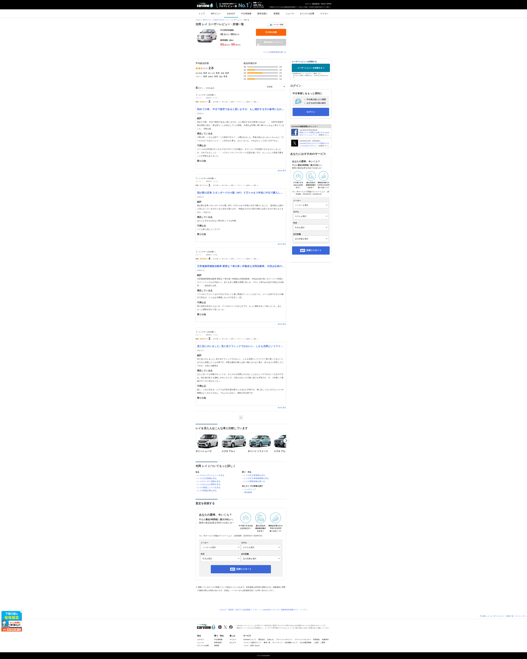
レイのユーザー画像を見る (209, 481)
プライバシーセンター (303, 639)
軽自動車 (248, 492)
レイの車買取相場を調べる (275, 52)
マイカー (324, 13)
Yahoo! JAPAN (326, 4)
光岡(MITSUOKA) (218, 20)
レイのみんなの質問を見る (209, 484)
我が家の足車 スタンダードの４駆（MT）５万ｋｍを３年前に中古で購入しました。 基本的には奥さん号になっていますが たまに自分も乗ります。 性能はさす (241, 192)
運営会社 (261, 639)
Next (286, 441)
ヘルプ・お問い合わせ (251, 646)
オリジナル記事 (307, 13)
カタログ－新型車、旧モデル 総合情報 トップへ (238, 610)
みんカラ (233, 642)
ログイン (308, 4)
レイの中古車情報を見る (254, 475)
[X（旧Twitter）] (225, 627)
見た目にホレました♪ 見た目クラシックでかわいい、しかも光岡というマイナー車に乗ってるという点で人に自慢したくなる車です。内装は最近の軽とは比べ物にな (241, 346)
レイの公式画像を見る (207, 478)
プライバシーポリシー (284, 639)
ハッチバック (250, 489)
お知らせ (270, 639)
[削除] (21, 611)
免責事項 (325, 639)
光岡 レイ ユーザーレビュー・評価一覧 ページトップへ (504, 616)
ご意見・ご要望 (319, 642)
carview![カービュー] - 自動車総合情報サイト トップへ (285, 610)
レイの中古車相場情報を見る (256, 478)
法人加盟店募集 (305, 642)
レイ (227, 20)
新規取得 (315, 4)
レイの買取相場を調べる (254, 481)
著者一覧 (267, 642)
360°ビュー (216, 13)
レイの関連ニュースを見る (209, 487)
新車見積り (262, 13)
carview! (198, 20)
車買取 (277, 13)
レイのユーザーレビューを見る (210, 475)
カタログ (231, 13)
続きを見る (282, 171)
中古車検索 (246, 13)
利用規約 (316, 639)
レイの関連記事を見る (207, 490)
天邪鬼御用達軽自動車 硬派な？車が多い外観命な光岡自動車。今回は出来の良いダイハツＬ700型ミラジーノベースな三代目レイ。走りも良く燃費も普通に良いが (241, 266)
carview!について (249, 639)
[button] (276, 24)
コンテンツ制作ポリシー (252, 642)
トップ (202, 13)
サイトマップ (277, 642)
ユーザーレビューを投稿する (309, 68)
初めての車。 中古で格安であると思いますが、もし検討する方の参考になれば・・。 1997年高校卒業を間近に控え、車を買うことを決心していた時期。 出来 (241, 109)
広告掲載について (291, 642)
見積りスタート (244, 569)
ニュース (290, 13)
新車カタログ (207, 20)
